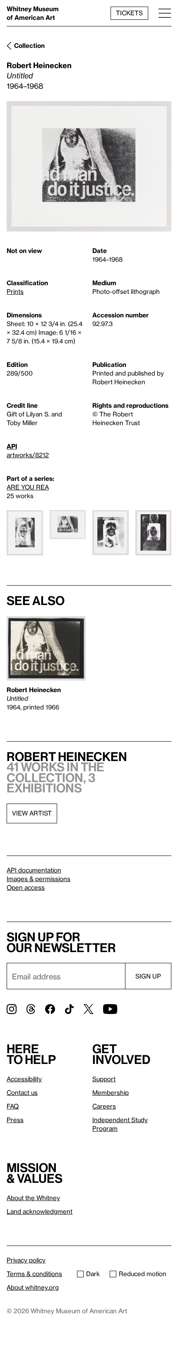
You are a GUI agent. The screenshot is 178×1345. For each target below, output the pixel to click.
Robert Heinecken (39, 65)
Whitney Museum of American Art (33, 13)
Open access (26, 887)
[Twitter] (88, 1009)
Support (103, 1079)
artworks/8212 (28, 455)
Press (15, 1119)
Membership (110, 1092)
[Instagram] (12, 1009)
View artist (32, 813)
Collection (29, 45)
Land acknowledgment (39, 1211)
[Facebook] (50, 1009)
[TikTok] (69, 1009)
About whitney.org (33, 1287)
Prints (15, 291)
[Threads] (31, 1009)
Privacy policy (26, 1260)
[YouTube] (110, 1009)
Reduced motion (142, 1273)
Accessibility (24, 1079)
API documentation (34, 870)
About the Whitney (33, 1197)
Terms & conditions (34, 1273)
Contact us (22, 1092)
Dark (93, 1273)
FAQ (13, 1106)
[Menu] (164, 13)
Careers (104, 1106)
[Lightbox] (89, 166)
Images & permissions (38, 878)
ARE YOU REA (28, 487)
